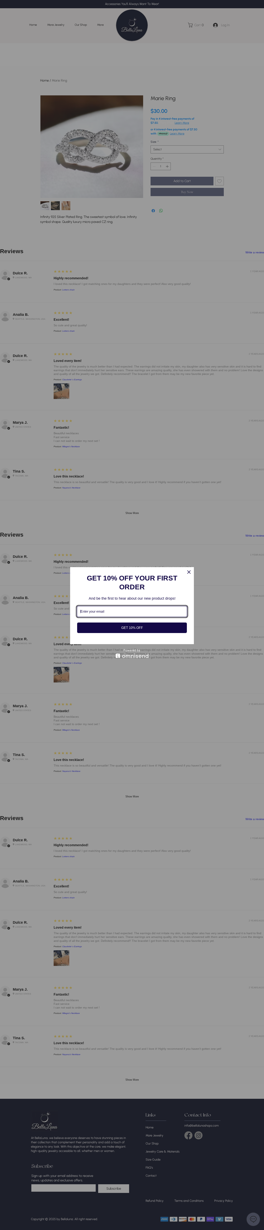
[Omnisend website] (132, 653)
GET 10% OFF (132, 628)
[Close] (189, 572)
